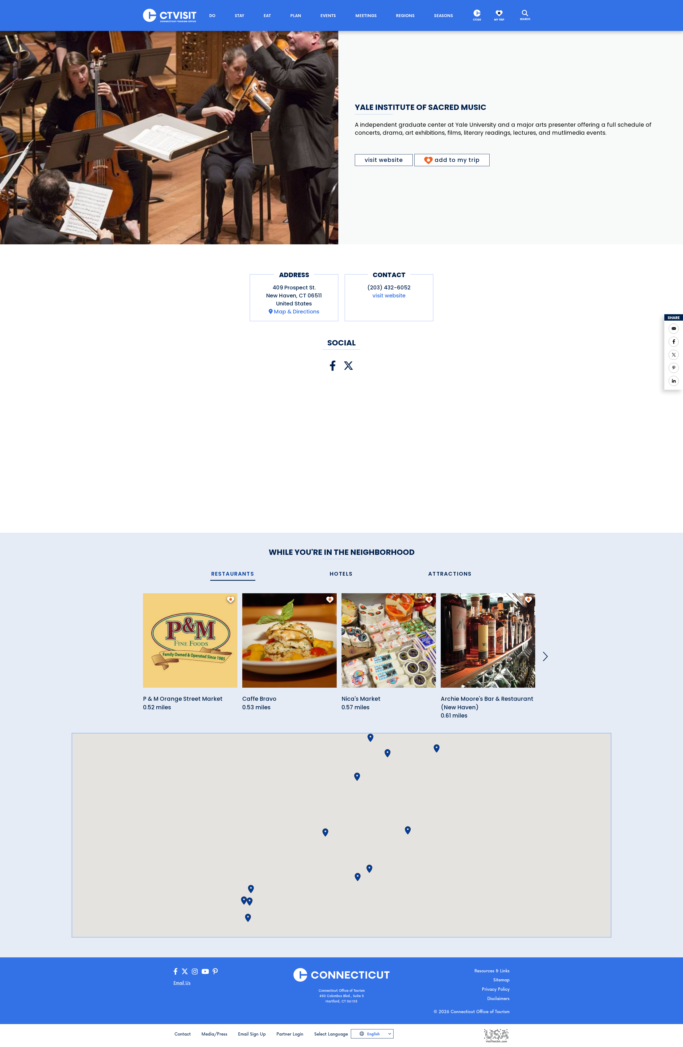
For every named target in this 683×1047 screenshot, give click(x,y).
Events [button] (328, 15)
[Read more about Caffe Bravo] (289, 643)
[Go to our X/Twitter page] (184, 971)
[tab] (232, 574)
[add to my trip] (230, 599)
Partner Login (289, 1033)
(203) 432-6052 (389, 287)
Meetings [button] (366, 15)
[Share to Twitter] (674, 355)
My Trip (499, 20)
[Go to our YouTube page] (205, 971)
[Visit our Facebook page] (332, 366)
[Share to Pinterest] (674, 368)
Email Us (181, 982)
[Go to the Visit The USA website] (496, 1035)
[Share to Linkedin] (674, 381)
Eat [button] (267, 15)
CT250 (477, 20)
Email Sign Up (252, 1033)
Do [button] (212, 15)
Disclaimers (498, 998)
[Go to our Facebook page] (175, 971)
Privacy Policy (496, 989)
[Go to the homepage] (169, 15)
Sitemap (501, 979)
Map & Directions (296, 311)
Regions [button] (405, 15)
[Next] (545, 656)
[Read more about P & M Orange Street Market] (190, 643)
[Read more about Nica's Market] (389, 643)
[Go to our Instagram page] (195, 971)
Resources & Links (492, 970)
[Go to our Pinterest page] (215, 971)
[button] (357, 777)
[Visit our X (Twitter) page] (348, 366)
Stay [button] (239, 15)
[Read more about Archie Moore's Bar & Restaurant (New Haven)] (488, 643)
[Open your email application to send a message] (674, 329)
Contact (182, 1033)
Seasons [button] (443, 15)
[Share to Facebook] (674, 342)
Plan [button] (295, 15)
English (373, 1034)
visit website (384, 160)
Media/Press (214, 1033)
